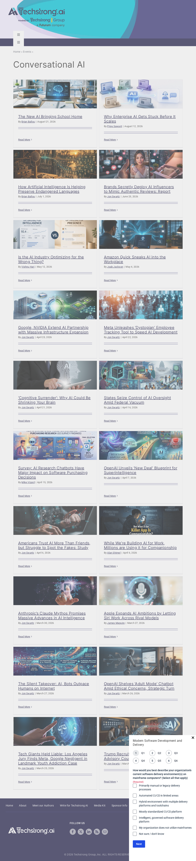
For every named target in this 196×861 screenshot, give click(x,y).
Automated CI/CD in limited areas (158, 795)
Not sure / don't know (151, 833)
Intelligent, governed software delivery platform (161, 819)
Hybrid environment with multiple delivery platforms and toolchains (163, 803)
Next (139, 843)
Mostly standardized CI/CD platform (160, 811)
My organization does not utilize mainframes (165, 827)
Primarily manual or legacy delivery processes (159, 787)
